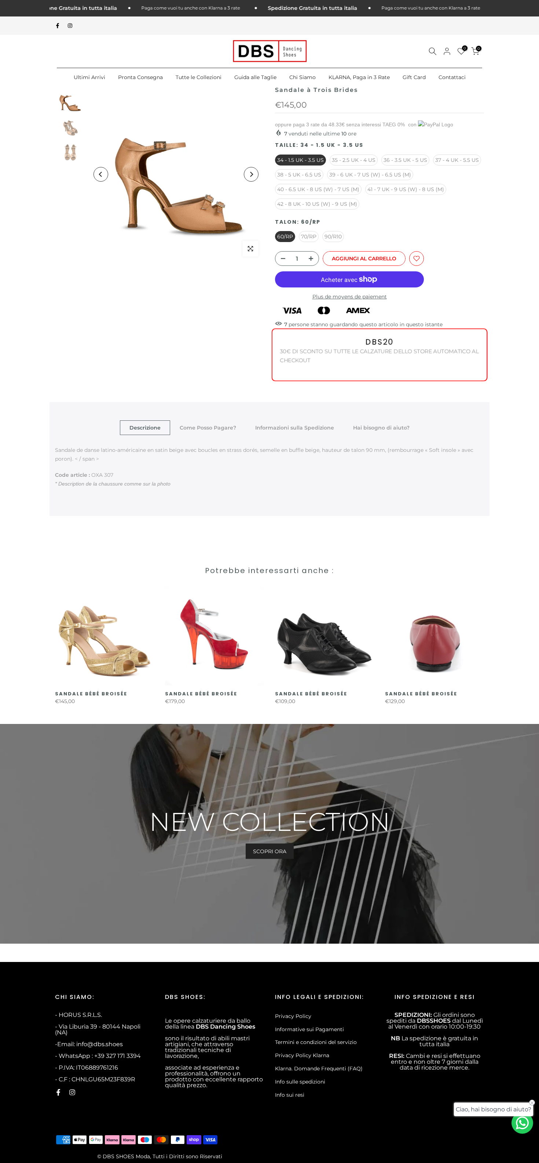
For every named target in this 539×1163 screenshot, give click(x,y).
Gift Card (414, 77)
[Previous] (101, 174)
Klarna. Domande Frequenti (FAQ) (319, 1068)
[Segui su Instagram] (70, 25)
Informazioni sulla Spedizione (294, 427)
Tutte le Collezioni (198, 77)
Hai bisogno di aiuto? (381, 427)
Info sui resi (289, 1095)
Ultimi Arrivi (89, 77)
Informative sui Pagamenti (309, 1029)
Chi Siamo (302, 77)
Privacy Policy (293, 1016)
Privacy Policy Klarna (302, 1055)
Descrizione (145, 427)
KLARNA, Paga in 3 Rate (359, 77)
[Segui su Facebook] (57, 25)
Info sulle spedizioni (300, 1081)
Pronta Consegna (140, 77)
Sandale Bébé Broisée (91, 693)
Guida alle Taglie (255, 77)
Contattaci (452, 77)
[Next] (251, 174)
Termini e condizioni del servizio (316, 1042)
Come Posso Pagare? (208, 427)
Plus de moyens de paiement (349, 296)
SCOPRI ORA (269, 851)
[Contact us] (522, 1123)
